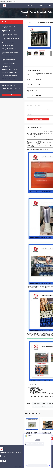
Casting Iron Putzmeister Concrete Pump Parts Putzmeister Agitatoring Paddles (32, 434)
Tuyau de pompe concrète (8, 42)
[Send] (49, 465)
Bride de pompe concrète (7, 56)
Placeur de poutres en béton (8, 63)
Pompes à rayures (6, 66)
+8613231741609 (16, 88)
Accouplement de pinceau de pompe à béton (10, 53)
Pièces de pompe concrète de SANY (10, 69)
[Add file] (26, 465)
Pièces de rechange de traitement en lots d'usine (10, 39)
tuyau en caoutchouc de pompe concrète (9, 49)
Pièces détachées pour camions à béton (9, 35)
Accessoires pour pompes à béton (9, 75)
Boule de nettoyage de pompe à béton (9, 60)
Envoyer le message (38, 119)
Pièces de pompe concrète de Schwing (8, 31)
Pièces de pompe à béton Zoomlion (10, 72)
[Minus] (49, 436)
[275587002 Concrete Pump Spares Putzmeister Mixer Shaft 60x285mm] (39, 37)
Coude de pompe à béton (7, 45)
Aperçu (17, 15)
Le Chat (11, 95)
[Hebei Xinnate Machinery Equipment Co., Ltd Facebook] (1, 461)
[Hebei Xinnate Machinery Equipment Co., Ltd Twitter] (4, 461)
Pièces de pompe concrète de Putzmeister (29, 15)
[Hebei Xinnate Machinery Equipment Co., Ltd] (4, 5)
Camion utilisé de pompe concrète (9, 78)
